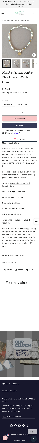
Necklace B (22, 104)
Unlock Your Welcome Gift (18, 400)
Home (4, 20)
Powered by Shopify (19, 440)
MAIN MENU (10, 390)
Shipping (5, 93)
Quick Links (10, 383)
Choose (6, 100)
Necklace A (9, 104)
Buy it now (19, 125)
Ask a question (9, 262)
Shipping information (13, 256)
